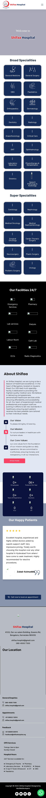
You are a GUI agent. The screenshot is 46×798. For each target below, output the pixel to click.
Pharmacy (32, 304)
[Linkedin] (25, 794)
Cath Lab (33, 341)
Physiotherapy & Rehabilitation (32, 164)
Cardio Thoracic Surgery (32, 240)
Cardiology (12, 209)
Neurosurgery (13, 254)
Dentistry (13, 122)
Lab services (12, 324)
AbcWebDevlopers (23, 788)
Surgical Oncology (13, 240)
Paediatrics (32, 92)
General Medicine (12, 75)
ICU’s (12, 356)
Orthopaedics (12, 109)
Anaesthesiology (13, 136)
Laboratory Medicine (12, 164)
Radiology (32, 122)
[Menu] (42, 5)
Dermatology (32, 109)
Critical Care (32, 136)
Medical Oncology (12, 223)
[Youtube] (21, 794)
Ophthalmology (32, 149)
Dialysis (32, 324)
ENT (12, 149)
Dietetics (12, 179)
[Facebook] (17, 794)
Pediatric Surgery (12, 270)
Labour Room (13, 340)
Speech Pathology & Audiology (32, 184)
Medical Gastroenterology (32, 224)
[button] (40, 792)
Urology (32, 268)
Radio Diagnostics (33, 356)
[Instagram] (29, 794)
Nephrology (32, 209)
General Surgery (32, 75)
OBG (13, 92)
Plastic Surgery (32, 254)
